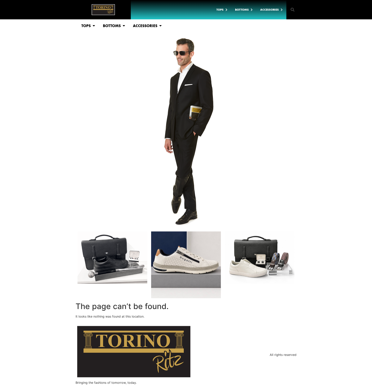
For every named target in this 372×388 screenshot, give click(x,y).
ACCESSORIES (269, 10)
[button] (292, 10)
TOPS (220, 10)
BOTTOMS (242, 10)
